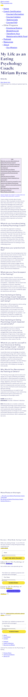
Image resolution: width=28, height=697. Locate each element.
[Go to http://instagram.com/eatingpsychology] (13, 600)
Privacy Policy (7, 653)
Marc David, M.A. (5, 82)
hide (12, 159)
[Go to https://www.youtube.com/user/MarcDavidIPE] (13, 607)
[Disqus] (13, 519)
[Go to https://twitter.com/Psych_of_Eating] (13, 597)
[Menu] (2, 5)
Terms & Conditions (9, 654)
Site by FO (6, 656)
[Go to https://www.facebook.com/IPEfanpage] (13, 602)
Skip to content (5, 1)
